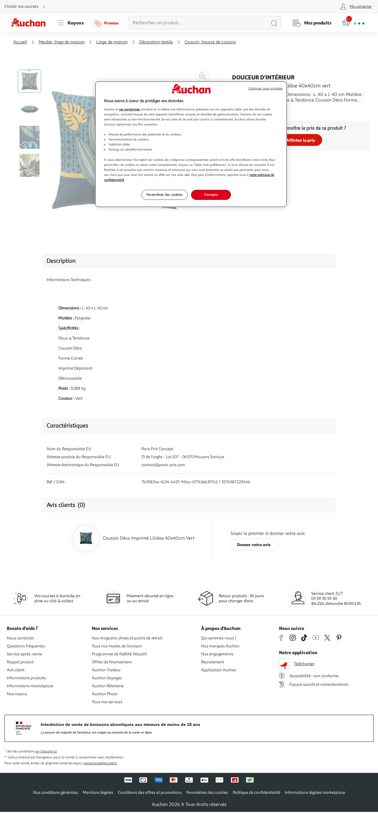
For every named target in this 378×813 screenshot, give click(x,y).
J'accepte (211, 194)
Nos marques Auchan (220, 646)
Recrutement (212, 662)
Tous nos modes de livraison (117, 646)
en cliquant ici (46, 751)
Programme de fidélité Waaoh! (119, 654)
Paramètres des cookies (164, 194)
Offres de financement (112, 662)
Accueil (20, 42)
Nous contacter (20, 638)
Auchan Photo (105, 693)
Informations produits (26, 677)
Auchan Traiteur (106, 669)
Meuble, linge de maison (61, 42)
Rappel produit (20, 662)
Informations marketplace (30, 685)
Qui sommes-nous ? (219, 638)
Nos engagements (217, 654)
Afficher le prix (300, 140)
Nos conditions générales (55, 792)
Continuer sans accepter (265, 88)
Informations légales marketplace (315, 792)
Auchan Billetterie (108, 685)
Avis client (16, 669)
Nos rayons (17, 693)
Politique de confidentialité (256, 792)
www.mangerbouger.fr (100, 763)
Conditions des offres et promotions (150, 792)
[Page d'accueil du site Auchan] (30, 22)
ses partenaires (129, 109)
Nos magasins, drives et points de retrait (127, 638)
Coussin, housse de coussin (210, 42)
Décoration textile (156, 42)
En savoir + (243, 109)
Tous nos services (107, 701)
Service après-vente (24, 654)
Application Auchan (219, 669)
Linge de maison (112, 42)
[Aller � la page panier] (353, 22)
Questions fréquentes (26, 646)
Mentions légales (98, 792)
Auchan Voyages (107, 677)
